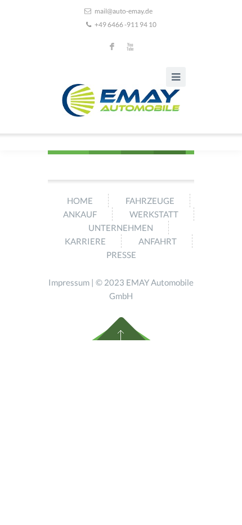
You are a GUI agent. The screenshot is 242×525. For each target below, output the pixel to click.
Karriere (85, 241)
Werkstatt (153, 214)
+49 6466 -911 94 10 (125, 24)
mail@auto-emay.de (124, 11)
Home (80, 200)
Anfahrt (157, 241)
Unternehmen (120, 228)
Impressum (68, 282)
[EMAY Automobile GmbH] (121, 100)
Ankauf (80, 214)
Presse (121, 255)
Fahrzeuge (150, 200)
